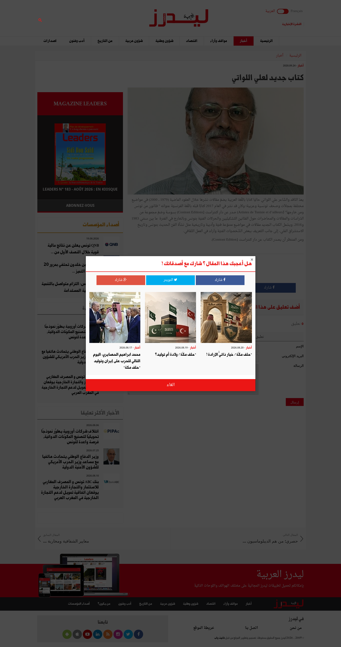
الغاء (171, 385)
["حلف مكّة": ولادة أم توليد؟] (170, 318)
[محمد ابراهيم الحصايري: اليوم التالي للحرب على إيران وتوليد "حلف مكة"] (114, 318)
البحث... (120, 15)
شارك (219, 280)
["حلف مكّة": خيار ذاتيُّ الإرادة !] (226, 318)
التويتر (169, 280)
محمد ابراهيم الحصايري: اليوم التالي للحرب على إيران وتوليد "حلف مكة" (116, 361)
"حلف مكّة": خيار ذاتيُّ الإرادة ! (229, 354)
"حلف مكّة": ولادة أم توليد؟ (175, 354)
